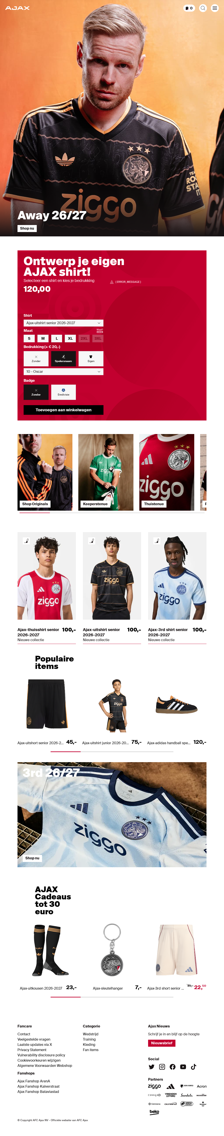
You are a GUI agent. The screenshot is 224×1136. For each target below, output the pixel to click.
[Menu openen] (215, 8)
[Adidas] (170, 1086)
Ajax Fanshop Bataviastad (38, 1092)
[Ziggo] (154, 1086)
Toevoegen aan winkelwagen (63, 410)
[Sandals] (186, 1095)
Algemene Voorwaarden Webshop (45, 1066)
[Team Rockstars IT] (203, 1095)
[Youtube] (183, 1066)
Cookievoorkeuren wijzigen (39, 1060)
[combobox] (63, 323)
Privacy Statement (32, 1050)
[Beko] (154, 1112)
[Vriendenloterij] (170, 1095)
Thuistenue (154, 504)
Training (89, 1039)
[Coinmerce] (154, 1103)
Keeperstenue (95, 504)
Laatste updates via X (35, 1045)
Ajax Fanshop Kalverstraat (39, 1086)
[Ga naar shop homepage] (17, 8)
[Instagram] (162, 1066)
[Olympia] (170, 1103)
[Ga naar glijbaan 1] (41, 869)
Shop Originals (35, 504)
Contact (24, 1034)
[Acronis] (203, 1086)
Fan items (90, 1050)
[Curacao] (154, 1095)
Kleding (89, 1045)
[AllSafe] (186, 1103)
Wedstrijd (90, 1034)
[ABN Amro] (186, 1086)
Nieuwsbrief (161, 1043)
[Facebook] (172, 1066)
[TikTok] (193, 1066)
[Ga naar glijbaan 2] (88, 869)
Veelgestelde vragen (34, 1039)
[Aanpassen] (26, 540)
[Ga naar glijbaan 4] (182, 869)
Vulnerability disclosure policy (41, 1055)
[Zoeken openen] (203, 8)
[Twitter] (151, 1066)
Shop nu (27, 228)
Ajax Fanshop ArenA (34, 1081)
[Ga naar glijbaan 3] (135, 869)
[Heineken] (203, 1103)
